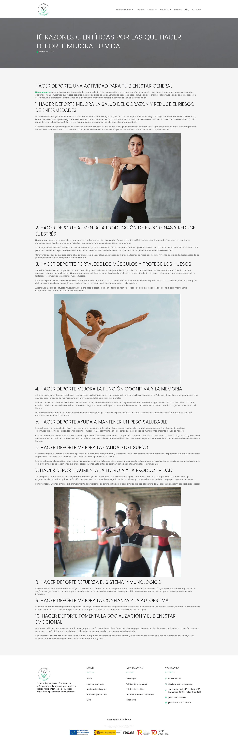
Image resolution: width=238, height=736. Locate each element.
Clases (151, 9)
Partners (178, 9)
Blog (187, 9)
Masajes (140, 9)
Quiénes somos (123, 9)
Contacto (196, 9)
